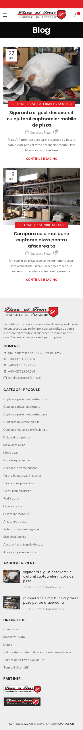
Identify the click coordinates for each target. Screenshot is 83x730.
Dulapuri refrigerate (17, 437)
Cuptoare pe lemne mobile (21, 422)
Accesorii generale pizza (19, 552)
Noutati (50, 225)
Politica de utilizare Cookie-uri (23, 660)
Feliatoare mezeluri (16, 514)
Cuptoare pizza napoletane (21, 406)
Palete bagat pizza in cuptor (22, 475)
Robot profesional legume (21, 529)
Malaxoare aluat (14, 445)
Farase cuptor (12, 506)
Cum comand (12, 629)
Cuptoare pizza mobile (54, 104)
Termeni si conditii (16, 667)
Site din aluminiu (14, 536)
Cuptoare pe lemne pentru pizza (25, 399)
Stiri (62, 225)
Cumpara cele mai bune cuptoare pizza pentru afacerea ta (41, 240)
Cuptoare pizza (22, 104)
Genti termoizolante (17, 491)
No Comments (55, 587)
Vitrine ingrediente (16, 460)
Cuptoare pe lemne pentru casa (25, 414)
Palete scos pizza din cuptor (22, 483)
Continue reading (41, 158)
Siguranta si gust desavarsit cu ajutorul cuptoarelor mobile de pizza (41, 119)
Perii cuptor (11, 498)
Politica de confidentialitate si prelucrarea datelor (37, 652)
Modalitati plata (14, 637)
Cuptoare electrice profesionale (25, 429)
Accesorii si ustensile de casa (23, 544)
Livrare (8, 644)
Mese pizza (10, 452)
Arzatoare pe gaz (15, 521)
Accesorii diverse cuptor (20, 468)
